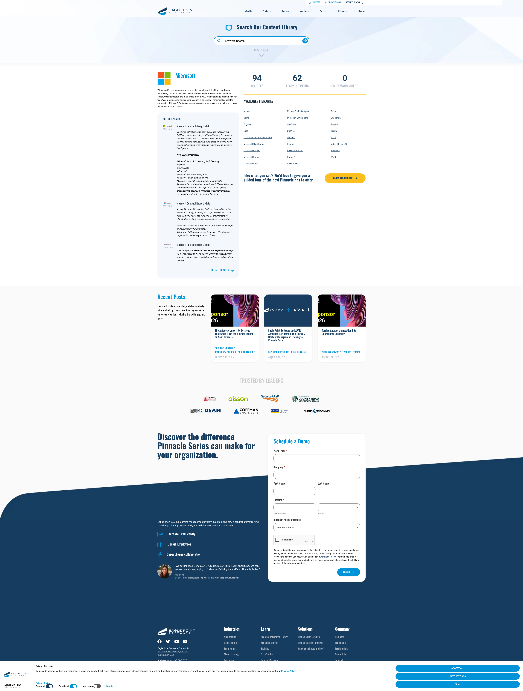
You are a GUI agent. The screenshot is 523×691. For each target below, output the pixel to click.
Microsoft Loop (251, 163)
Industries (304, 11)
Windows (335, 150)
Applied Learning (246, 352)
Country (320, 514)
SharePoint (336, 117)
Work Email (279, 451)
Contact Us (340, 654)
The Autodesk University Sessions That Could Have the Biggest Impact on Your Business (234, 334)
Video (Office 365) (339, 144)
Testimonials (341, 649)
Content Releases (269, 660)
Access (247, 111)
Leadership (340, 643)
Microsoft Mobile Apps (298, 111)
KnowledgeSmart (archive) (311, 649)
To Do (333, 137)
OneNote (291, 131)
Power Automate (295, 150)
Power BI (291, 157)
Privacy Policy (329, 556)
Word (333, 157)
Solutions (305, 629)
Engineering (230, 649)
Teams (334, 131)
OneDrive (291, 124)
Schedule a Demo (269, 643)
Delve (246, 117)
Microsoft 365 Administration (258, 137)
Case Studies (267, 654)
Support (316, 3)
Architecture (230, 637)
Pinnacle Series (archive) (310, 643)
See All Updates (220, 270)
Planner (290, 144)
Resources (343, 11)
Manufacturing (231, 654)
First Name (279, 484)
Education (229, 660)
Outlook (291, 137)
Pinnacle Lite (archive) (309, 637)
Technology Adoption (225, 352)
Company (278, 467)
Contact (362, 11)
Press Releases (298, 352)
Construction (230, 643)
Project (334, 111)
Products (267, 11)
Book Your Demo (342, 178)
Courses (285, 11)
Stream (334, 124)
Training (265, 649)
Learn (265, 629)
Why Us (248, 11)
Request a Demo (353, 3)
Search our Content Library (274, 637)
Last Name (323, 484)
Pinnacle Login (335, 3)
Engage (247, 124)
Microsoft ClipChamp (254, 144)
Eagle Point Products (278, 352)
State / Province (279, 514)
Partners (323, 11)
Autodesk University (225, 348)
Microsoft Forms (251, 157)
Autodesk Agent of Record (287, 520)
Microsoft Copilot (252, 150)
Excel (246, 131)
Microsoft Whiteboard (297, 117)
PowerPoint (292, 163)
